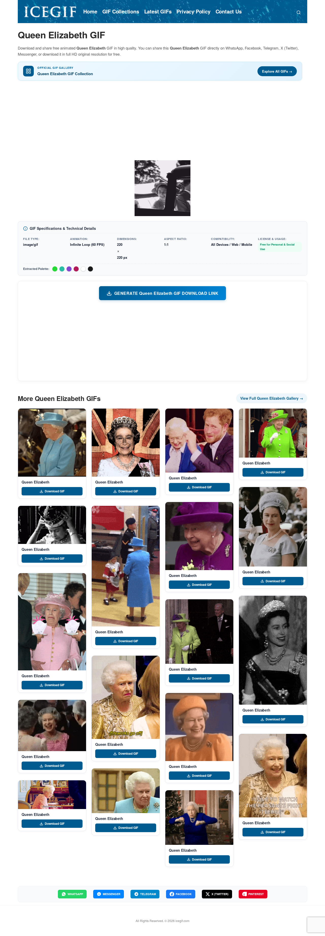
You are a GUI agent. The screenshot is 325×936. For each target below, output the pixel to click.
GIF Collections (120, 11)
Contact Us (229, 11)
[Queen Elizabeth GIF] (52, 443)
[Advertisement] (162, 122)
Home (90, 11)
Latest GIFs (158, 11)
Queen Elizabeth (36, 482)
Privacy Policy (193, 11)
